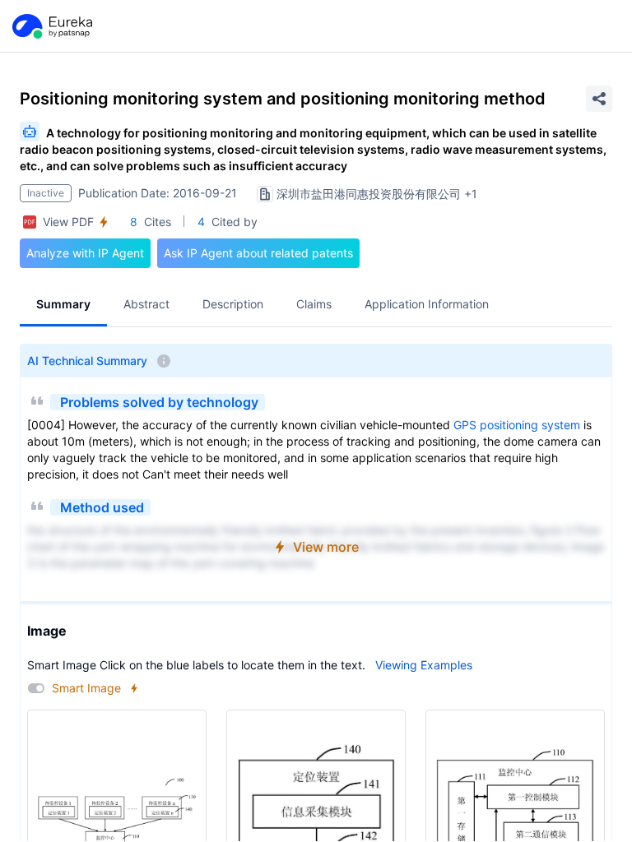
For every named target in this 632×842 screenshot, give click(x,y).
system (560, 425)
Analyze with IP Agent (85, 253)
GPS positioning (495, 425)
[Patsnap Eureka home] (51, 26)
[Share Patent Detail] (599, 99)
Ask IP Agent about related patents (258, 253)
